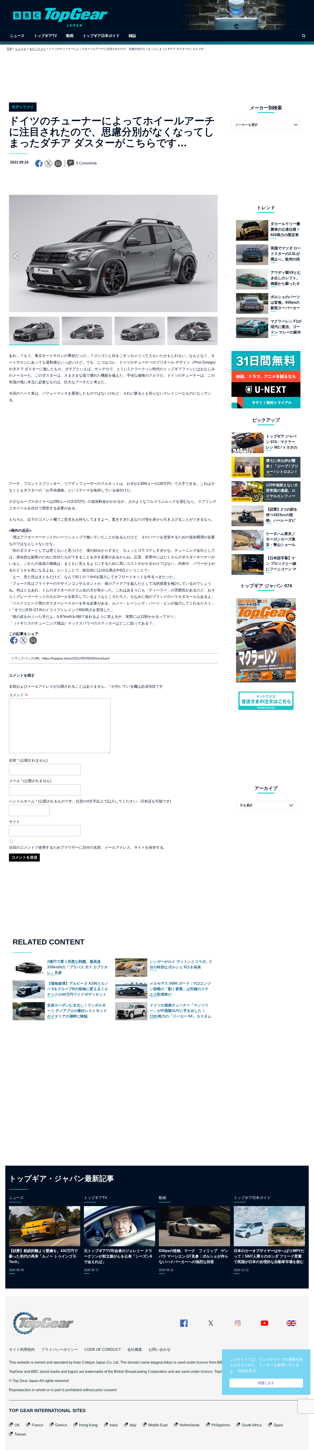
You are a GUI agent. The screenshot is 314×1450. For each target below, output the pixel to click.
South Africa (252, 1425)
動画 (70, 36)
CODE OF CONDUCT (102, 1349)
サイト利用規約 (22, 1349)
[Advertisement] (157, 73)
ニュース (17, 36)
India (114, 1425)
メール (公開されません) (30, 781)
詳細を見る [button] (247, 1370)
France (37, 1425)
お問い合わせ (159, 1349)
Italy (133, 1425)
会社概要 (134, 1349)
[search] (304, 36)
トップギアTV (45, 36)
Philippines (220, 1425)
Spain (278, 1425)
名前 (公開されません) (28, 760)
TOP (9, 49)
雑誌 (132, 36)
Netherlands (190, 1425)
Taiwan (20, 1434)
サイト (14, 822)
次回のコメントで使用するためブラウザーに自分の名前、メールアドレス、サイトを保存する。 (88, 847)
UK (17, 1425)
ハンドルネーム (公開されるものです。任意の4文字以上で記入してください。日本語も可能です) (90, 801)
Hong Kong (88, 1425)
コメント (18, 695)
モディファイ (37, 49)
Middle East (158, 1425)
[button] (210, 256)
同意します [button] (266, 1383)
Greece (61, 1425)
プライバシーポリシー (59, 1349)
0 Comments (86, 163)
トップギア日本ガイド (101, 36)
